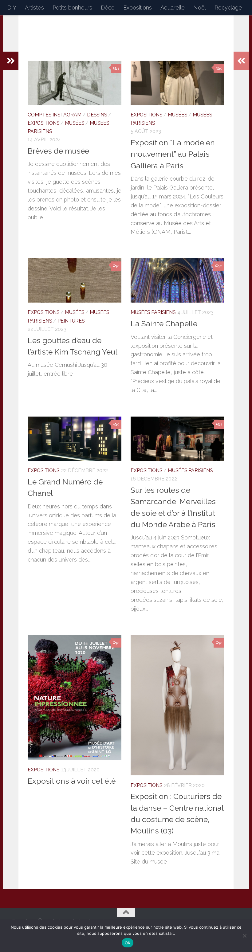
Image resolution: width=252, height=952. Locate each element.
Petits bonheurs (72, 7)
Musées (74, 123)
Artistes (34, 7)
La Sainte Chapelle (164, 323)
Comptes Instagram (54, 115)
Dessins (97, 115)
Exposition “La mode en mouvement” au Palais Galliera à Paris (173, 154)
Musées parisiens (153, 312)
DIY (11, 7)
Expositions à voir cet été (72, 781)
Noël (199, 7)
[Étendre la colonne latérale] (10, 61)
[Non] (244, 936)
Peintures (71, 321)
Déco (108, 7)
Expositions (137, 7)
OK (128, 942)
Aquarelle (172, 7)
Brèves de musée (58, 151)
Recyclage (228, 7)
